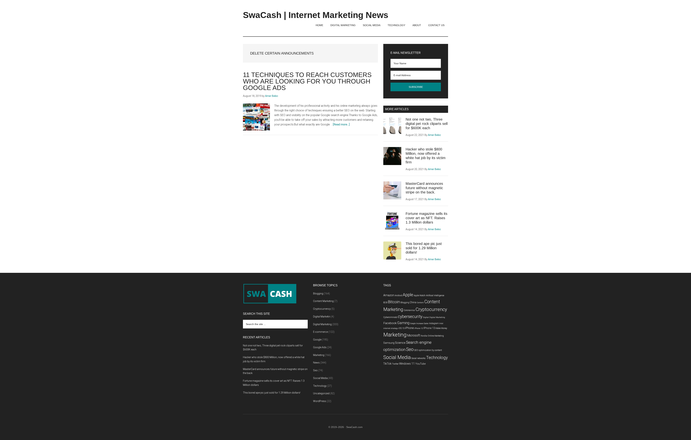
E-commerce (320, 331)
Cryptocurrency (322, 308)
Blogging (318, 293)
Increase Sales (422, 323)
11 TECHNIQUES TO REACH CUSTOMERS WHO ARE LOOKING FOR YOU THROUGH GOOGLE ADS (307, 81)
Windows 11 (407, 363)
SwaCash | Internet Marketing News (315, 15)
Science (400, 342)
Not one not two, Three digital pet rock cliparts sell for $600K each (427, 123)
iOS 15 (401, 328)
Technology (320, 385)
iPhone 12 (418, 328)
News (316, 362)
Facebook (390, 323)
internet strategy (390, 328)
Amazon (388, 295)
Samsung (388, 342)
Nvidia (424, 335)
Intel (441, 323)
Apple (408, 294)
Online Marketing (436, 336)
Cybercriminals (390, 317)
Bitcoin (394, 301)
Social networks (418, 358)
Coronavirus (409, 310)
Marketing (318, 355)
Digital (426, 317)
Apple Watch (419, 295)
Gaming (403, 323)
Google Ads (319, 347)
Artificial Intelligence (435, 295)
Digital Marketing (322, 324)
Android (398, 295)
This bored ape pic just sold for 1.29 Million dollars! (424, 248)
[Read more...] (341, 124)
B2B (385, 302)
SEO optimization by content (428, 350)
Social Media (320, 378)
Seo (315, 370)
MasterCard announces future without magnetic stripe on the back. (424, 188)
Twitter (395, 364)
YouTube (420, 363)
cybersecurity (410, 316)
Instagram (434, 323)
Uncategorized (321, 393)
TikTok (387, 363)
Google (317, 339)
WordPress (319, 401)
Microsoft (413, 335)
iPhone (409, 328)
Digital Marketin (321, 316)
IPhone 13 (429, 328)
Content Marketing (323, 301)
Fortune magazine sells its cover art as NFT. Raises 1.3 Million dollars (426, 218)
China (413, 302)
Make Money (441, 328)
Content (420, 302)
